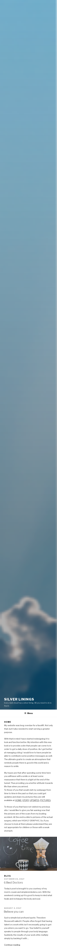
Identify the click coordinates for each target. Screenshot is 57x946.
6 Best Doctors (13, 882)
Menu (30, 713)
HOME (18, 800)
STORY (25, 800)
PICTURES (45, 800)
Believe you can (14, 911)
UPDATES (34, 800)
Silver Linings (19, 699)
